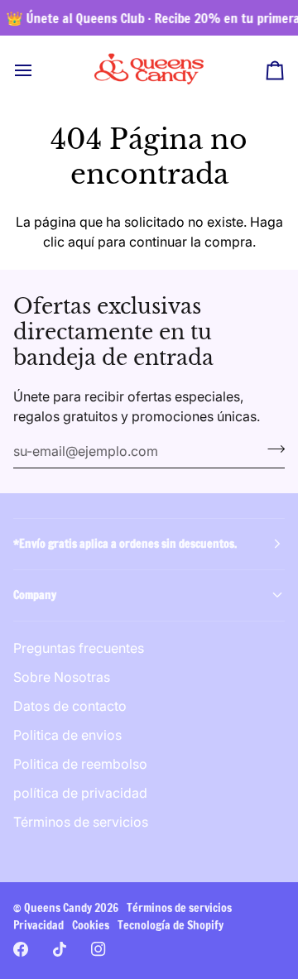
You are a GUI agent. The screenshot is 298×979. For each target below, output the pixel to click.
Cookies (90, 925)
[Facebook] (20, 949)
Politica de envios (67, 735)
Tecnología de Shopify (170, 925)
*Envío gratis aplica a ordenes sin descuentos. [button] (125, 543)
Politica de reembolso (80, 764)
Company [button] (34, 595)
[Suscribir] (271, 449)
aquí (81, 241)
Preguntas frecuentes (78, 648)
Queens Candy (58, 908)
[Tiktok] (59, 949)
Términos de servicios (80, 821)
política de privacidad (80, 793)
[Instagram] (98, 949)
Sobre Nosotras (61, 677)
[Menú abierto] (38, 70)
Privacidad (38, 925)
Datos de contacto (70, 706)
